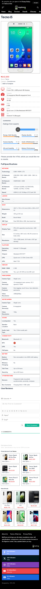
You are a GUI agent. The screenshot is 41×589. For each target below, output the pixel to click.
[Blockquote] (16, 411)
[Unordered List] (14, 411)
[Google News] (20, 577)
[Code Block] (19, 411)
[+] (26, 411)
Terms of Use (8, 3)
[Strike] (9, 411)
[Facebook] (20, 552)
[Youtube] (20, 571)
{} (23, 411)
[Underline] (7, 411)
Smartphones (11, 81)
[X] (20, 558)
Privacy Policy (26, 1)
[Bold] (3, 411)
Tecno (14, 451)
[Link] (21, 411)
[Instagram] (20, 565)
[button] (36, 3)
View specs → (6, 461)
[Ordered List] (12, 411)
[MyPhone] (20, 7)
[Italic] (5, 411)
